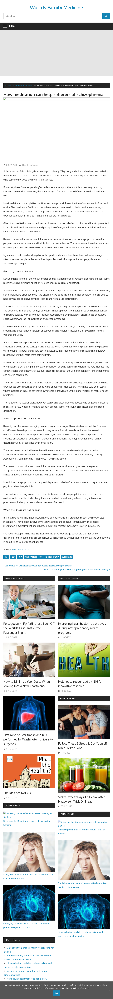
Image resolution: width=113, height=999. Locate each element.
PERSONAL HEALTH (14, 578)
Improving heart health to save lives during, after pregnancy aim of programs (82, 628)
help (13, 557)
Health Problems (22, 85)
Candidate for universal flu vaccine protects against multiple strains (38, 565)
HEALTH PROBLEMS (69, 578)
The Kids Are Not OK (17, 793)
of (40, 557)
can (6, 557)
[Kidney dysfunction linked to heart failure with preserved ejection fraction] (29, 919)
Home (8, 85)
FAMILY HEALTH (67, 698)
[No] (109, 990)
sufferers (67, 557)
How (20, 557)
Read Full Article (20, 549)
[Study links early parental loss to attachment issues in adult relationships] (29, 870)
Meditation (31, 557)
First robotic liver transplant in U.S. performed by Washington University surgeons (28, 739)
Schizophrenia (51, 557)
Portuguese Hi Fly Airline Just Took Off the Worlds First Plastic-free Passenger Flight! (28, 628)
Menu (12, 26)
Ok (56, 993)
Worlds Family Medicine (56, 7)
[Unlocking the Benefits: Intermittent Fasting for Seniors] (29, 817)
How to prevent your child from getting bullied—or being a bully (76, 569)
